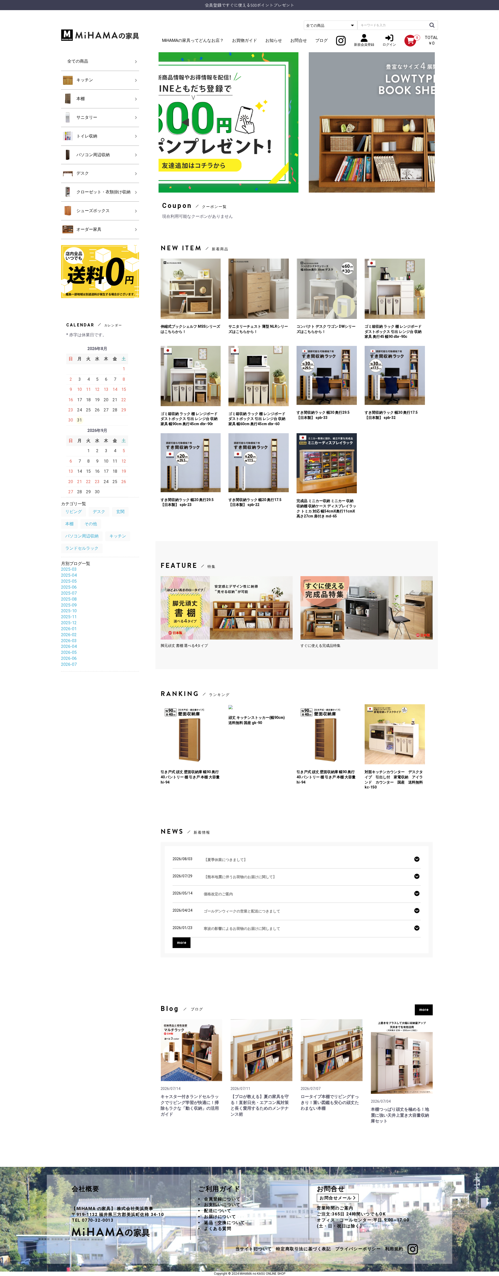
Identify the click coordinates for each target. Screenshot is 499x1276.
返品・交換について (224, 1222)
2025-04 (69, 575)
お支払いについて (222, 1204)
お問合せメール (336, 1197)
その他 (90, 523)
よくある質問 (218, 1228)
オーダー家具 (88, 229)
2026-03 (69, 640)
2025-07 (69, 593)
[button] (407, 122)
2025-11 (69, 616)
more (423, 1010)
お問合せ (298, 40)
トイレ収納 (86, 136)
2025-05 (69, 581)
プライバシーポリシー (358, 1248)
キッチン (84, 79)
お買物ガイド (244, 40)
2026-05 (69, 652)
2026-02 (69, 634)
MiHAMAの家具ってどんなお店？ (193, 40)
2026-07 (69, 664)
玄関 (120, 511)
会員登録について (222, 1198)
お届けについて (220, 1216)
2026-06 (69, 658)
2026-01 (69, 628)
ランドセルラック (82, 548)
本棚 (80, 98)
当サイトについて (253, 1248)
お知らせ (273, 40)
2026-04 (69, 646)
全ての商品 (77, 61)
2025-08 (69, 599)
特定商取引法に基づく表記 (303, 1248)
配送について (218, 1210)
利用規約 (394, 1248)
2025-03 (69, 569)
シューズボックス (93, 210)
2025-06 (69, 587)
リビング (73, 511)
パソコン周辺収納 (93, 154)
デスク (82, 173)
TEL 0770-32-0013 (93, 1220)
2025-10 (69, 610)
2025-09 (69, 605)
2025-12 (69, 622)
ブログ (321, 40)
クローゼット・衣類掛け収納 (103, 191)
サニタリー (86, 117)
